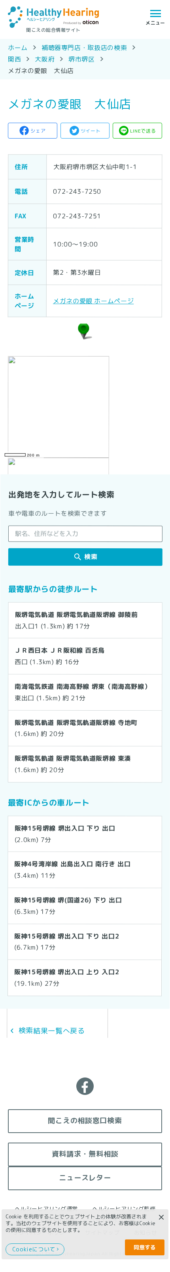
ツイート (91, 130)
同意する (145, 1247)
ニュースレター (85, 1178)
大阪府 (45, 59)
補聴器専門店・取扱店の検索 (84, 47)
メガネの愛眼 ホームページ (93, 301)
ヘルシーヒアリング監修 (123, 1209)
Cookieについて (33, 1249)
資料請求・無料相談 (85, 1154)
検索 (90, 557)
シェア (37, 130)
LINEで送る (143, 130)
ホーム (18, 47)
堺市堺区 (81, 59)
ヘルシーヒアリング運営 (46, 1209)
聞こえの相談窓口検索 (85, 1121)
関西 (14, 59)
